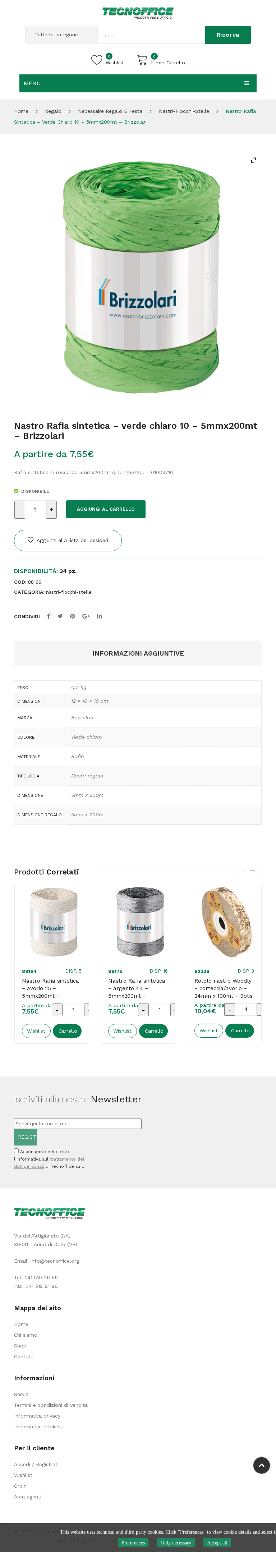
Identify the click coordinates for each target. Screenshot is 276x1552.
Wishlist (23, 1475)
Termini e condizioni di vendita (51, 1405)
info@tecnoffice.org (55, 1261)
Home (21, 111)
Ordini (21, 1486)
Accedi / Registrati (36, 1464)
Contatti (23, 1356)
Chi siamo (25, 1335)
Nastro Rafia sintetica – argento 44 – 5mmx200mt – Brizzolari (136, 992)
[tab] (138, 653)
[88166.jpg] (138, 275)
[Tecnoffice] (138, 12)
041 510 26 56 (41, 1277)
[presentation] (244, 870)
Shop (20, 1346)
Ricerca (228, 34)
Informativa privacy (37, 1416)
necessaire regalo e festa (110, 111)
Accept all (217, 1543)
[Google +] (86, 616)
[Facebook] (48, 616)
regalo (53, 111)
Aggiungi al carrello (106, 509)
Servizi (21, 1394)
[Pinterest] (72, 616)
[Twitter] (60, 616)
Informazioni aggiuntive (138, 653)
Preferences (133, 1543)
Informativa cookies (38, 1426)
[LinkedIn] (99, 616)
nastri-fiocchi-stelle (184, 111)
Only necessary (176, 1543)
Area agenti (27, 1497)
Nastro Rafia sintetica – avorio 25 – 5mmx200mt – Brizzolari (50, 992)
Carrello (68, 1031)
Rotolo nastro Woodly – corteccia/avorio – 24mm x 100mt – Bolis (223, 988)
